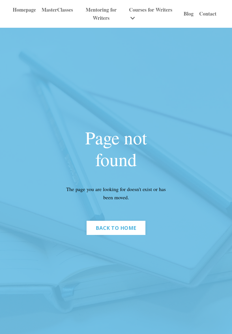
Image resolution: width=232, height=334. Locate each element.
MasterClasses (57, 9)
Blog (189, 13)
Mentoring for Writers (101, 14)
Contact (207, 13)
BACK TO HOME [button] (116, 227)
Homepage (24, 9)
